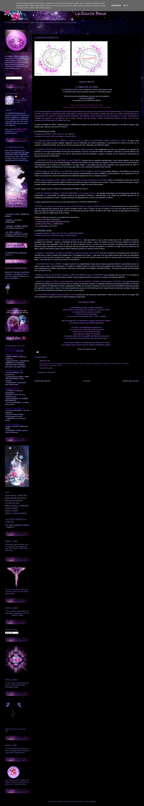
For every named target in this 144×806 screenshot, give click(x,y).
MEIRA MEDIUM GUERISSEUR (15, 498)
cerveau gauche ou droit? (14, 416)
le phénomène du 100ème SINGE (17, 377)
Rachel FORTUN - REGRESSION (16, 495)
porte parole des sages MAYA (15, 367)
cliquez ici (10, 527)
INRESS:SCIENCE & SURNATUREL (17, 506)
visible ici (85, 189)
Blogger (93, 801)
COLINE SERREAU (12, 372)
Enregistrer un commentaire (46, 372)
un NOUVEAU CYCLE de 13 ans (16, 236)
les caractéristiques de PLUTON (46, 226)
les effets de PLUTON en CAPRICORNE (49, 224)
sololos (80, 801)
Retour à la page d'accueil (87, 349)
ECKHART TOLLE (12, 394)
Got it (125, 5)
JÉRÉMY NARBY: (12, 357)
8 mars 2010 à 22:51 (46, 368)
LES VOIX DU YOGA (12, 503)
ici (98, 202)
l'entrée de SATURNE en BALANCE (47, 219)
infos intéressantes (11, 384)
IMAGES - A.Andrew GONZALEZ (16, 513)
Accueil (86, 381)
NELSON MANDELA (13, 378)
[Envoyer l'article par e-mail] (37, 352)
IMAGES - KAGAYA (11, 511)
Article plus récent (42, 381)
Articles (10, 78)
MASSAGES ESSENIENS (13, 501)
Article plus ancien (131, 381)
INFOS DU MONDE (11, 508)
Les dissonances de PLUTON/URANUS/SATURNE (52, 222)
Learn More (116, 5)
